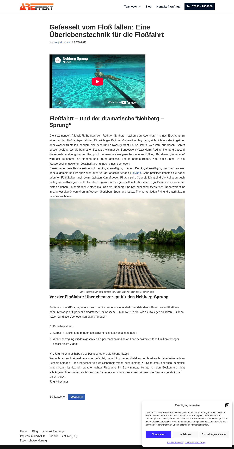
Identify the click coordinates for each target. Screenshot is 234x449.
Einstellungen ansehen (214, 434)
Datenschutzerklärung (195, 442)
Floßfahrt (135, 172)
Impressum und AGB (32, 436)
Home (23, 431)
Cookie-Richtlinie (175, 442)
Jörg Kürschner (62, 42)
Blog (148, 6)
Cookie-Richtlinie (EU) (63, 436)
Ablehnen (185, 434)
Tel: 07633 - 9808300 (200, 6)
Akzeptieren (158, 434)
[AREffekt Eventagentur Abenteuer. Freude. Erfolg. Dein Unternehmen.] (36, 6)
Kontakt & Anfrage (168, 6)
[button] (227, 405)
